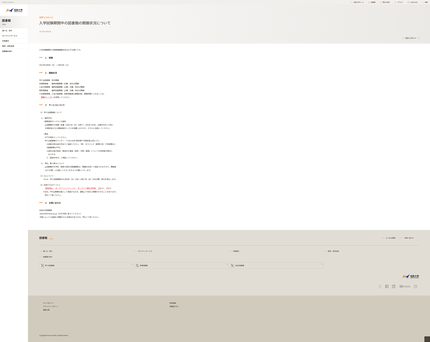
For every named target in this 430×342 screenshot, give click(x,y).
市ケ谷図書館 (49, 265)
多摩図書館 (144, 265)
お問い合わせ (409, 238)
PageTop (427, 339)
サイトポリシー (48, 303)
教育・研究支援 (8, 46)
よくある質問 (390, 238)
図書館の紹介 (7, 51)
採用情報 (173, 303)
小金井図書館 (239, 265)
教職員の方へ (174, 306)
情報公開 (46, 310)
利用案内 (5, 41)
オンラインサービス (9, 36)
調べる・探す (7, 30)
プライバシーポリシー (51, 306)
